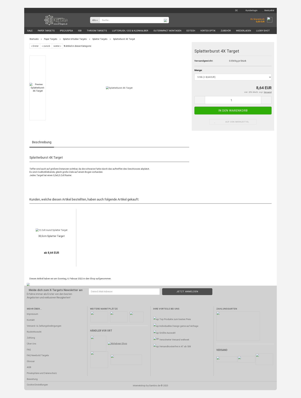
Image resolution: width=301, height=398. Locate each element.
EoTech (191, 30)
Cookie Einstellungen (37, 384)
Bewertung (32, 379)
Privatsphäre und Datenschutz (42, 373)
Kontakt (31, 320)
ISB (80, 30)
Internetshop (139, 385)
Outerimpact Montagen (167, 30)
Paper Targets (46, 30)
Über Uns (31, 343)
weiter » (57, 46)
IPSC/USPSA (66, 30)
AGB (29, 367)
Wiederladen (243, 30)
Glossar (31, 361)
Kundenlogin (251, 10)
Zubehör (226, 30)
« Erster (34, 46)
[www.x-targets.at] (56, 20)
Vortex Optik (207, 30)
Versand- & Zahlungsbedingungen (44, 326)
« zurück (46, 46)
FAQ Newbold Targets (38, 355)
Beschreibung (41, 142)
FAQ (29, 349)
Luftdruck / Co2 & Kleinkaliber (130, 30)
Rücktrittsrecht (34, 331)
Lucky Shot (263, 30)
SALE (30, 30)
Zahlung (31, 337)
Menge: (198, 70)
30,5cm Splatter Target (51, 236)
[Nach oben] (291, 393)
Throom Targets (97, 30)
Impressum (32, 314)
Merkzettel (268, 10)
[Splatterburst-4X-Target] (119, 88)
